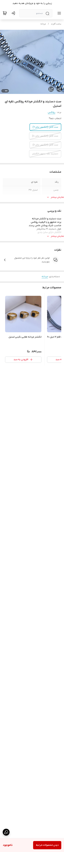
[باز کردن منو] (58, 13)
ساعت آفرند (56, 24)
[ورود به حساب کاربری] (14, 13)
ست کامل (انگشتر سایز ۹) (45, 127)
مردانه (43, 24)
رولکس (51, 112)
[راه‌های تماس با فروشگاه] (6, 832)
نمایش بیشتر (57, 197)
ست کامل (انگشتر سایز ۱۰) (45, 136)
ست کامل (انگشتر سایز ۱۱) (45, 144)
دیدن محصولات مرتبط (47, 845)
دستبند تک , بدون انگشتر (45, 153)
